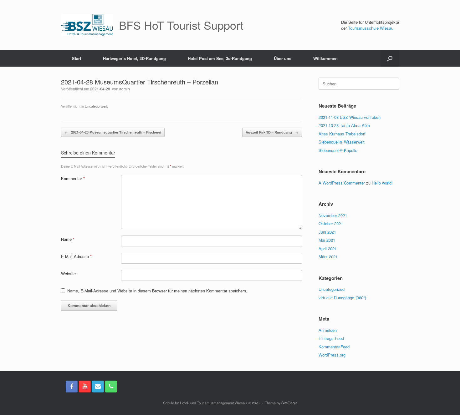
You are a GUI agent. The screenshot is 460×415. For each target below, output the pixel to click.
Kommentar (73, 178)
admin (124, 88)
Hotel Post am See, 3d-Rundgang (220, 58)
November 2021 (333, 215)
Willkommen (325, 58)
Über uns (282, 58)
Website (68, 273)
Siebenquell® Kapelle (338, 150)
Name (67, 239)
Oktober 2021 (331, 223)
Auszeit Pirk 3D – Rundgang (272, 132)
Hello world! (382, 183)
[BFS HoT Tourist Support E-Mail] (98, 386)
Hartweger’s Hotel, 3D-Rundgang (134, 58)
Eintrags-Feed (331, 338)
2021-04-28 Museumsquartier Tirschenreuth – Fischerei (112, 132)
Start (76, 58)
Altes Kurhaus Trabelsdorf (342, 134)
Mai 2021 (327, 240)
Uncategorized (96, 106)
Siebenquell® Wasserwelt (342, 142)
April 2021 (328, 248)
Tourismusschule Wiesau (370, 28)
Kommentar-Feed (334, 347)
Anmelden (328, 330)
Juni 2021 (327, 232)
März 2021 (328, 257)
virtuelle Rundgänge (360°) (342, 298)
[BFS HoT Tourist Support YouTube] (85, 386)
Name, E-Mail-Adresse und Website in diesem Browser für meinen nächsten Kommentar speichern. (157, 291)
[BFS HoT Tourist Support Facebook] (72, 386)
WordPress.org (332, 355)
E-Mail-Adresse (76, 256)
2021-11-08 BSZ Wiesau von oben (350, 117)
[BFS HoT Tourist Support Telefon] (111, 386)
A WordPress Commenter (342, 183)
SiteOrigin (289, 402)
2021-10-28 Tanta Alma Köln (344, 125)
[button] (390, 58)
